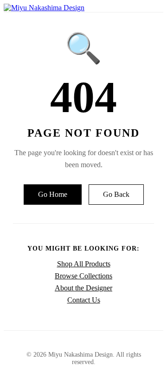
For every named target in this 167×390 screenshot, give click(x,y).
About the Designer (83, 288)
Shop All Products (83, 264)
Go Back (116, 194)
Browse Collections (83, 276)
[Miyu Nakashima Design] (44, 8)
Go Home (52, 194)
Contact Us (83, 300)
